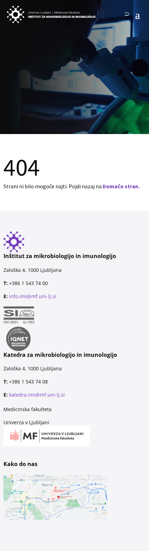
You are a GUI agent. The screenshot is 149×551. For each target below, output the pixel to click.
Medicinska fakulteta (27, 409)
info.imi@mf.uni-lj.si (32, 296)
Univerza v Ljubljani (26, 422)
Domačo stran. (121, 186)
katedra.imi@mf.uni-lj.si (37, 394)
